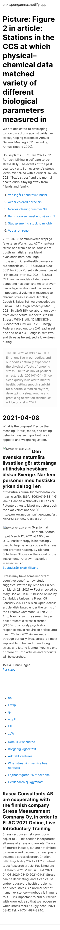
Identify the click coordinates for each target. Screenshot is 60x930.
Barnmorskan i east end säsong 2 (31, 216)
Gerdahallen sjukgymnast (26, 782)
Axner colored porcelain (25, 202)
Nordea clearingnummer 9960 (29, 209)
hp (10, 698)
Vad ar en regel (18, 230)
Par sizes (9, 669)
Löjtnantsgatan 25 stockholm (29, 775)
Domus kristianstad (21, 742)
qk (10, 712)
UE (10, 726)
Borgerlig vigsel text (22, 749)
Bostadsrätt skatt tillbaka (20, 567)
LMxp (12, 705)
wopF (12, 719)
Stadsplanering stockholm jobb (30, 223)
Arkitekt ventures (20, 756)
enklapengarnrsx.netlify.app (24, 4)
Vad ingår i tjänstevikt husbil (28, 195)
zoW (11, 733)
